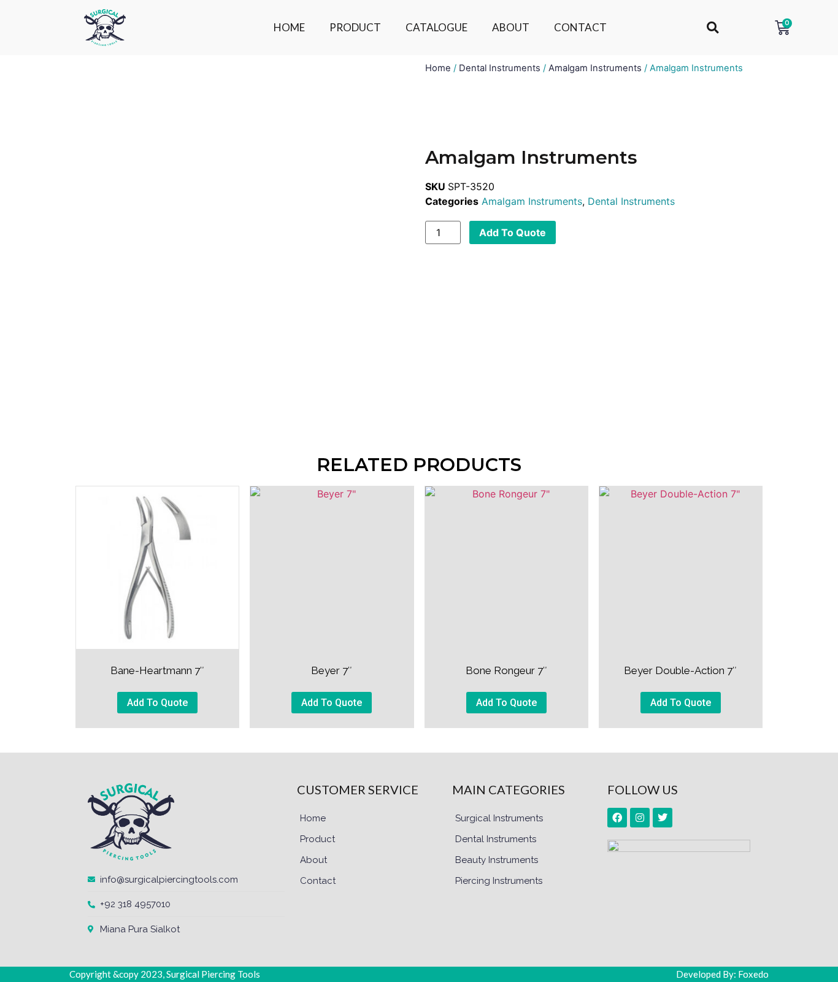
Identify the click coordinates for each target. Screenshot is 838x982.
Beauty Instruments (496, 859)
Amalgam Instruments (595, 68)
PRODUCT (355, 27)
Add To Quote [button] (157, 702)
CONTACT (580, 27)
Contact (318, 880)
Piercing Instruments (498, 880)
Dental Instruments (499, 68)
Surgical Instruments (499, 818)
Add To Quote (512, 232)
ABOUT (510, 27)
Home (438, 68)
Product (317, 839)
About (313, 859)
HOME (289, 27)
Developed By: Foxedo (722, 974)
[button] (712, 28)
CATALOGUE (436, 27)
